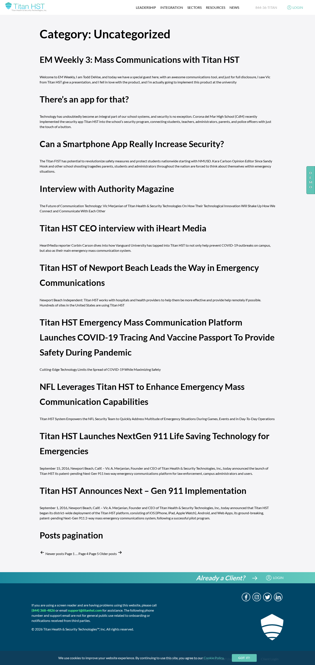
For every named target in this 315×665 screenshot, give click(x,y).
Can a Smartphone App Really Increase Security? (132, 144)
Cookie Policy (214, 658)
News (234, 7)
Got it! (244, 658)
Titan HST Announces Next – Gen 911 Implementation (143, 491)
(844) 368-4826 (43, 610)
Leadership (146, 7)
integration (171, 7)
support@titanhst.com (85, 610)
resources (215, 7)
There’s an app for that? (84, 99)
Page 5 (94, 554)
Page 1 (70, 554)
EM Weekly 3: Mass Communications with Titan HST (140, 59)
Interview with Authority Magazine (107, 189)
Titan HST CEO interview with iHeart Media (123, 228)
